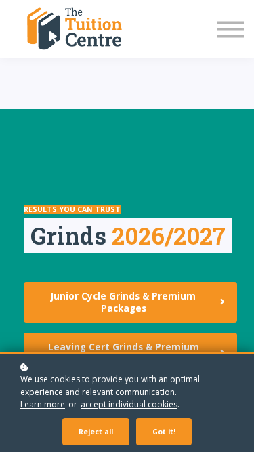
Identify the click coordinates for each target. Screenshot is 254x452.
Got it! (163, 431)
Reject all (96, 431)
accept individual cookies (129, 404)
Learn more (42, 404)
